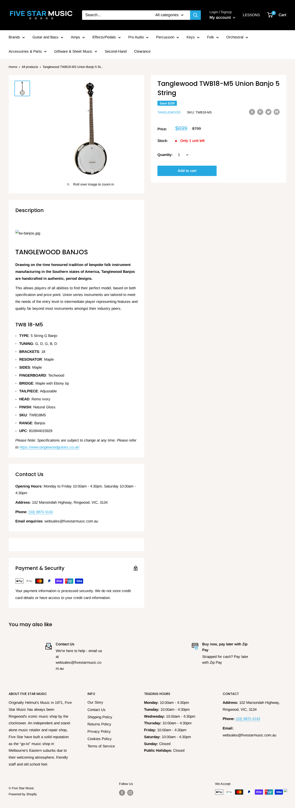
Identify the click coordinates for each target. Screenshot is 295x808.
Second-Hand (116, 51)
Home (13, 67)
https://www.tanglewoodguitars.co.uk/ (49, 447)
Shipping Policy (99, 717)
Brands (14, 37)
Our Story (95, 702)
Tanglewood (169, 112)
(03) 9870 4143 (41, 512)
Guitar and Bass (45, 37)
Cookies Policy (99, 739)
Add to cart (187, 171)
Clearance (142, 51)
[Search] (195, 15)
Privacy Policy (99, 731)
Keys (191, 37)
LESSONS (251, 15)
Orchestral (234, 37)
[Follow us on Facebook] (122, 792)
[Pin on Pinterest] (260, 111)
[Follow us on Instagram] (130, 792)
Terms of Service (101, 746)
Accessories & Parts (25, 51)
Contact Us (96, 710)
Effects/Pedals (104, 37)
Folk (210, 37)
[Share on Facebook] (252, 111)
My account (220, 17)
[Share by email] (277, 111)
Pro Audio (136, 37)
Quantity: (165, 155)
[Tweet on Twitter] (268, 111)
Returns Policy (99, 724)
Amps (75, 37)
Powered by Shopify (23, 794)
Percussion (165, 37)
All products (30, 67)
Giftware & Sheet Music (73, 51)
